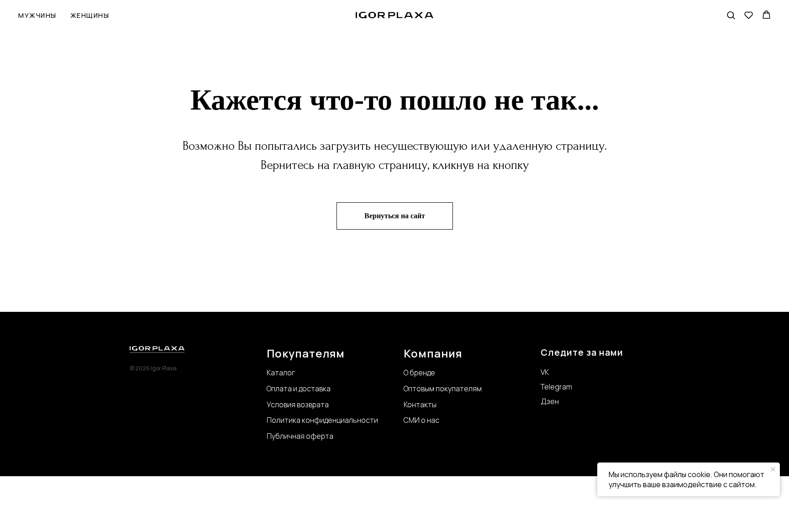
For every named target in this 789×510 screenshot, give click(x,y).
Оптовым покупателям (443, 389)
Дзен (550, 401)
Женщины (90, 15)
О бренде (419, 373)
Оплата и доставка (299, 389)
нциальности (355, 420)
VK (545, 372)
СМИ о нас (421, 420)
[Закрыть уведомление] (773, 469)
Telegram (556, 387)
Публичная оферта (300, 436)
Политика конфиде (299, 420)
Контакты (420, 405)
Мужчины (37, 15)
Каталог (281, 373)
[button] (730, 15)
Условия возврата (298, 405)
